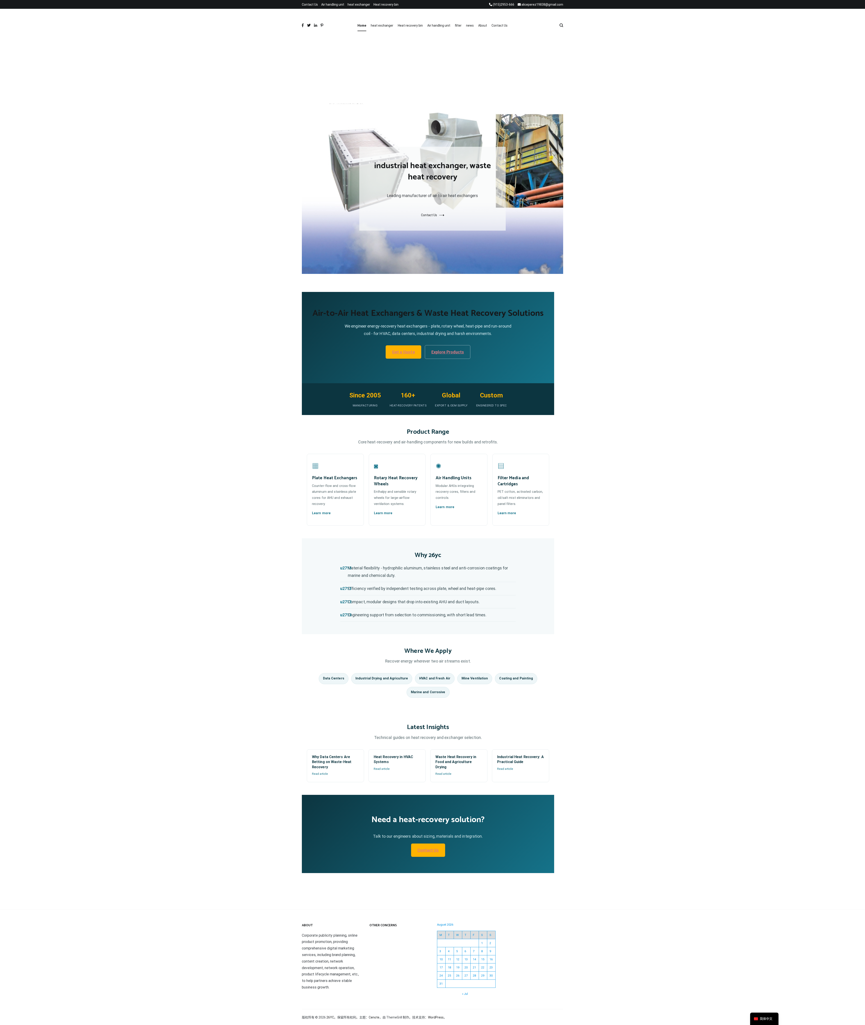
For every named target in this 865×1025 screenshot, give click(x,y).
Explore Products (447, 352)
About (482, 25)
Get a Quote (403, 352)
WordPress (436, 1017)
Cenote (374, 1017)
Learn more (321, 513)
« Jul (465, 993)
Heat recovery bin (385, 4)
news (470, 25)
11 (449, 959)
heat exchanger (359, 4)
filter (458, 25)
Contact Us (310, 4)
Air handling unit (332, 4)
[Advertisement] (432, 69)
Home (361, 25)
